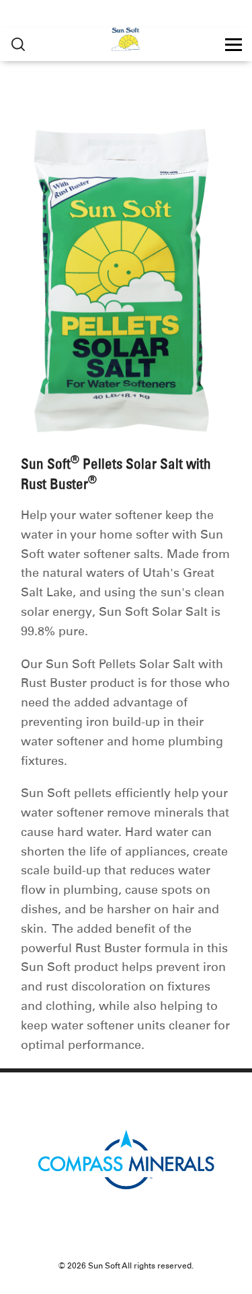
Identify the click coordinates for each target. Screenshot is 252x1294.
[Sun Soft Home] (126, 41)
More (18, 44)
